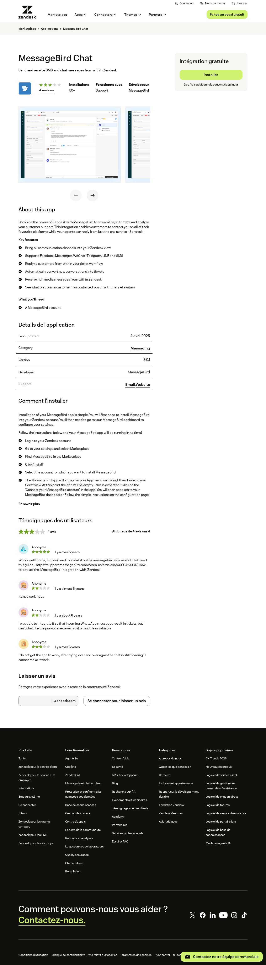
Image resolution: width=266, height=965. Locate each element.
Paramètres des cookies (135, 955)
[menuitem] (239, 3)
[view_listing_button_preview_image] (69, 145)
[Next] (92, 195)
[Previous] (76, 195)
